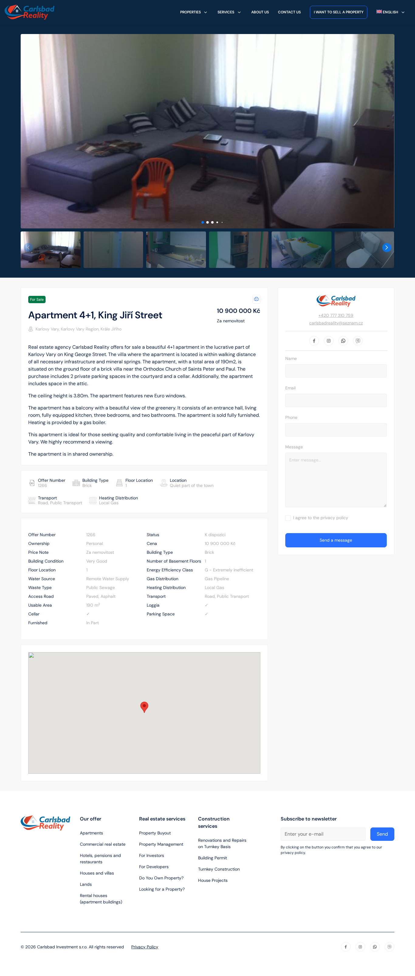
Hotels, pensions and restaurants (100, 859)
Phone (291, 417)
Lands (86, 884)
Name (291, 358)
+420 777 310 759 (335, 315)
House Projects (213, 880)
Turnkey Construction (219, 869)
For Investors (151, 855)
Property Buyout (155, 833)
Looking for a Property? (162, 889)
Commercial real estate (102, 844)
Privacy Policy (144, 947)
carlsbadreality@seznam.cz (336, 323)
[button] (202, 222)
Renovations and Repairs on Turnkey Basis (222, 843)
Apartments (91, 833)
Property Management (161, 844)
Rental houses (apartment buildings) (101, 899)
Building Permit (212, 858)
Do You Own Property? (161, 878)
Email (290, 388)
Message (294, 447)
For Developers (154, 866)
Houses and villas (97, 873)
